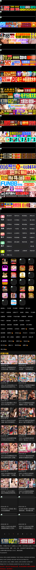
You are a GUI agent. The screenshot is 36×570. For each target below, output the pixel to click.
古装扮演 (9, 233)
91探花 (17, 228)
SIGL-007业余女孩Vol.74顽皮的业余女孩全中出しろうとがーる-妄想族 (9, 386)
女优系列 (16, 233)
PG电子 (3, 312)
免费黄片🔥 (10, 333)
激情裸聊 (3, 333)
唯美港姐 (24, 224)
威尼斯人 (3, 308)
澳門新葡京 (10, 329)
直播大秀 (31, 337)
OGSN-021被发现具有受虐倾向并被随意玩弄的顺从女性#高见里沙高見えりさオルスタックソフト (26, 458)
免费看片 (18, 337)
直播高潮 (24, 316)
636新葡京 (31, 329)
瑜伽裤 (24, 237)
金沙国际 (3, 337)
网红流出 (24, 228)
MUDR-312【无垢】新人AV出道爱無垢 (9, 509)
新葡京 (27, 312)
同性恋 (32, 246)
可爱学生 (24, 233)
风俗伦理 (32, 250)
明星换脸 (16, 237)
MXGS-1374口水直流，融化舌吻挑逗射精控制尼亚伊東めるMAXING (9, 492)
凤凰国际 (9, 316)
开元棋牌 (15, 308)
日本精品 (16, 220)
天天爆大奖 (32, 333)
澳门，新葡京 (10, 337)
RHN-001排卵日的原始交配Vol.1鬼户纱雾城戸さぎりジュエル (27, 422)
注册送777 (15, 312)
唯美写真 (24, 242)
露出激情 (16, 242)
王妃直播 (21, 320)
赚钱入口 (11, 345)
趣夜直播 (9, 324)
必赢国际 (3, 316)
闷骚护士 (32, 237)
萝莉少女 (32, 215)
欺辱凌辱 (9, 228)
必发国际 (22, 324)
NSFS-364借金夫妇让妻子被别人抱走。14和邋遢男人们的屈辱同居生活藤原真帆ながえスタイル (9, 476)
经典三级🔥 (11, 341)
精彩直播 (30, 316)
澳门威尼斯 (3, 341)
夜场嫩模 (16, 324)
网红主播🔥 (4, 349)
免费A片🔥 (19, 341)
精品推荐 (9, 215)
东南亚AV (32, 224)
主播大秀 (15, 320)
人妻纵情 (24, 250)
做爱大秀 (24, 337)
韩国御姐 (16, 224)
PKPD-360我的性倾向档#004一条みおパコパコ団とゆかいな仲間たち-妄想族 (27, 440)
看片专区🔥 (4, 345)
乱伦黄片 (28, 320)
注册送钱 (8, 312)
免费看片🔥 (24, 329)
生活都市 (9, 250)
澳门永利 (28, 308)
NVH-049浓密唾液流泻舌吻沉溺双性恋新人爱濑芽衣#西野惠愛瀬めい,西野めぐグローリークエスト (9, 458)
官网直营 (21, 308)
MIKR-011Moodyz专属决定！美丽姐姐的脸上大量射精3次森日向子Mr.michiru (26, 529)
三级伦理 (9, 220)
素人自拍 (32, 220)
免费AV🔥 (25, 345)
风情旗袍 (9, 237)
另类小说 (9, 255)
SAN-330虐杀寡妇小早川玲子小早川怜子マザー (9, 403)
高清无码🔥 (18, 345)
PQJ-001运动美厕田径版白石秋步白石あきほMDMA (8, 439)
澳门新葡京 (29, 324)
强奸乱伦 (16, 215)
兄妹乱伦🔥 (26, 341)
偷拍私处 (3, 324)
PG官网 (9, 308)
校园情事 (16, 250)
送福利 (21, 312)
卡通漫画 (9, 242)
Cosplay (24, 220)
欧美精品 (24, 215)
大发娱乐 (3, 329)
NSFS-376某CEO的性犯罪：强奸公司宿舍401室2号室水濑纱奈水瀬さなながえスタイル (26, 476)
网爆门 (32, 242)
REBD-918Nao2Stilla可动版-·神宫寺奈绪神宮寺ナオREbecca (8, 422)
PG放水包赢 (17, 316)
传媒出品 (9, 246)
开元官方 (25, 333)
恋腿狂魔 (32, 233)
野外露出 (32, 228)
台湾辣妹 (9, 224)
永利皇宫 (17, 329)
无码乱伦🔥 (18, 333)
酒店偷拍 (8, 320)
